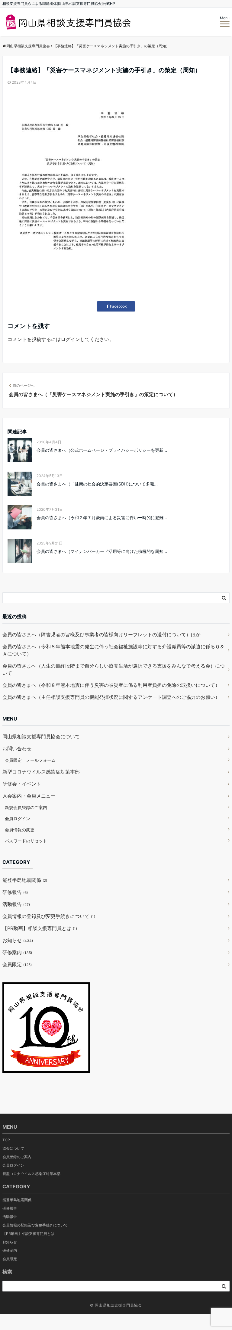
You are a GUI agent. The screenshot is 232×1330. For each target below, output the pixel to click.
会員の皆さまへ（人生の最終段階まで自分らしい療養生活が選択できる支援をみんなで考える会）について (113, 669)
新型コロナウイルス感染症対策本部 (41, 772)
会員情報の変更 (19, 829)
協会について (13, 1148)
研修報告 (15, 892)
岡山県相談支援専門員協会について (41, 736)
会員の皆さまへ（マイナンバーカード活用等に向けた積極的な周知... (102, 551)
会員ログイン (17, 818)
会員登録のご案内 (16, 1157)
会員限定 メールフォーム (30, 760)
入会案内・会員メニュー (29, 796)
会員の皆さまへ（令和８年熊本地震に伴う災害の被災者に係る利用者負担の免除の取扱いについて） (111, 685)
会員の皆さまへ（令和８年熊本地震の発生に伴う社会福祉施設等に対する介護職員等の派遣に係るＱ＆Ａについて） (113, 650)
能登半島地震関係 (24, 880)
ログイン (70, 339)
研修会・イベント (21, 784)
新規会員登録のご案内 (26, 807)
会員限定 (17, 964)
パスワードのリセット (26, 840)
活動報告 (16, 904)
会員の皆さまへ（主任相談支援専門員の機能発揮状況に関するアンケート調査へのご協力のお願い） (111, 697)
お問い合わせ (16, 749)
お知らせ (17, 940)
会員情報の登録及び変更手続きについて (48, 916)
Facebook (118, 306)
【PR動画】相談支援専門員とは (39, 928)
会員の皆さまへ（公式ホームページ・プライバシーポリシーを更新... (102, 450)
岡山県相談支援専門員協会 (118, 1305)
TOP (6, 1140)
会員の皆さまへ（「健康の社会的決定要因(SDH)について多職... (97, 483)
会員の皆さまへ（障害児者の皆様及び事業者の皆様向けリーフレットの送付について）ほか (101, 634)
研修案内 (17, 952)
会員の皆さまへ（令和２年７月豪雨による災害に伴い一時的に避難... (102, 517)
